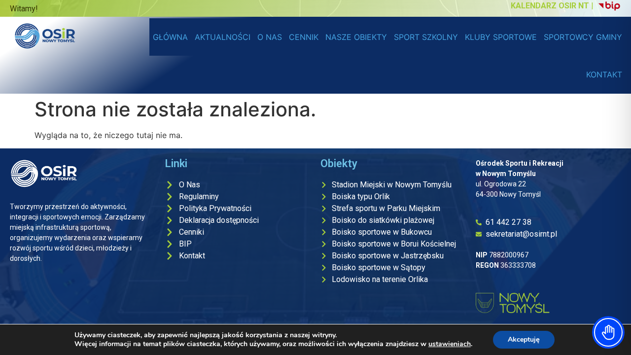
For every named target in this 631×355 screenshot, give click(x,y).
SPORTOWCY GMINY (583, 37)
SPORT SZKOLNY (426, 37)
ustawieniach (449, 344)
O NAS (269, 37)
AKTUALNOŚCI (222, 37)
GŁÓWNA (170, 37)
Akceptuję (524, 339)
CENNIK (303, 37)
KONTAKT (604, 74)
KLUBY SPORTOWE (501, 37)
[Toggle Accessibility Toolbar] (608, 332)
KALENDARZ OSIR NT (550, 5)
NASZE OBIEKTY (356, 37)
